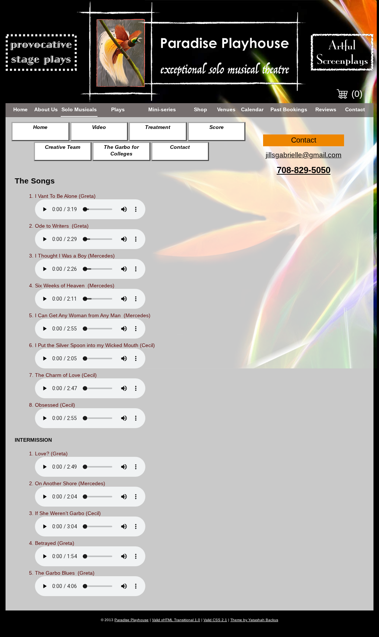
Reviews (325, 109)
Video (99, 127)
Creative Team (62, 147)
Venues (226, 109)
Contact (355, 109)
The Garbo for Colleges (121, 150)
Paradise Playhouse (131, 620)
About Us (46, 109)
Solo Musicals (79, 109)
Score (216, 127)
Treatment (157, 127)
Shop (200, 109)
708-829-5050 (303, 170)
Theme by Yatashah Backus (254, 620)
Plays (118, 109)
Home (20, 109)
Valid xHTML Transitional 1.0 (176, 620)
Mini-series (162, 109)
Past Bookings (288, 109)
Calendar (252, 109)
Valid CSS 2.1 (215, 620)
